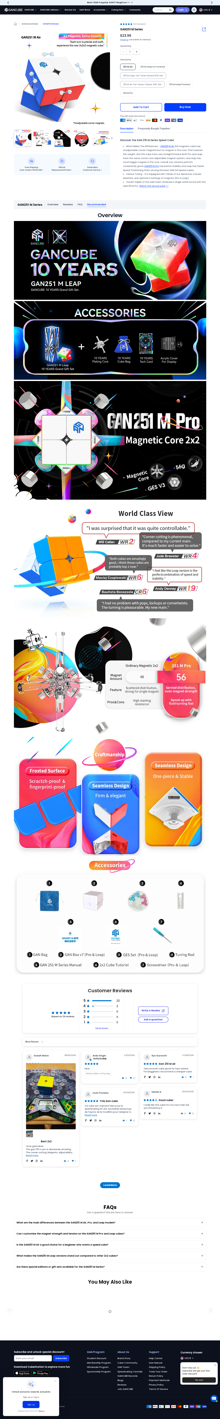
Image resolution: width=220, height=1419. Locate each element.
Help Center (155, 1358)
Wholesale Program (98, 1367)
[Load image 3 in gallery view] (42, 138)
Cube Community (127, 1362)
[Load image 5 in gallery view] (81, 138)
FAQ (80, 204)
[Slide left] (11, 138)
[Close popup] (215, 1365)
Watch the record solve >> (154, 186)
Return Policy (156, 1375)
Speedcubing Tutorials (129, 1371)
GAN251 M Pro (151, 166)
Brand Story (123, 1358)
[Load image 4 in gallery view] (62, 138)
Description (126, 128)
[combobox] (163, 9)
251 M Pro (129, 93)
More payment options (185, 105)
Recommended (96, 204)
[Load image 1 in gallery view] (22, 138)
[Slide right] (112, 138)
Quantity (125, 46)
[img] (91, 1063)
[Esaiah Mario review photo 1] (51, 1096)
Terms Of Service (158, 1389)
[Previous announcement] (8, 2)
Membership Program (99, 1362)
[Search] (170, 9)
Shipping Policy (157, 1367)
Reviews (68, 204)
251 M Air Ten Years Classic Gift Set (142, 84)
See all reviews (101, 1028)
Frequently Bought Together (154, 128)
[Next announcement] (212, 2)
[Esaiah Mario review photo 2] (29, 1133)
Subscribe (61, 1358)
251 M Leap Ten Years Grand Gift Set (143, 75)
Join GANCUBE (125, 1389)
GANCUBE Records (127, 1375)
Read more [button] (32, 1155)
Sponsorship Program (99, 1371)
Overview (52, 204)
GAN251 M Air (167, 146)
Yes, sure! (199, 1380)
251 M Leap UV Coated (154, 67)
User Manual (155, 1362)
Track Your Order (158, 1371)
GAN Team (123, 1367)
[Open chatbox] (214, 1399)
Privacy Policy (156, 1384)
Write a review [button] (150, 1010)
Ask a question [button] (153, 1019)
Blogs (120, 1380)
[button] (194, 9)
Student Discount (96, 1358)
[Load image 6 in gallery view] (101, 138)
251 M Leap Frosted (181, 85)
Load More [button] (110, 1185)
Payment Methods (159, 1380)
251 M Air (128, 66)
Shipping (124, 39)
